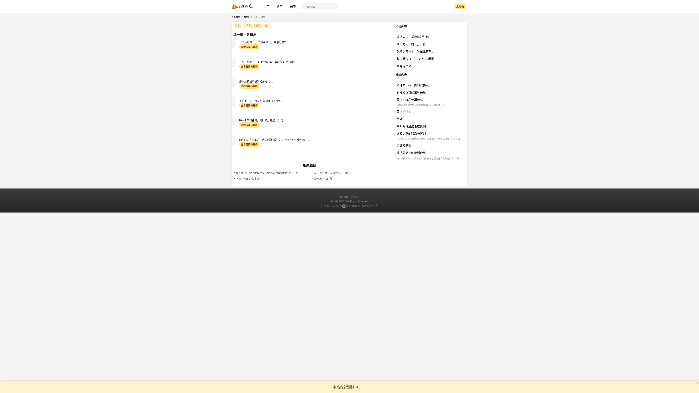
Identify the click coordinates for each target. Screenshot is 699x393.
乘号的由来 (404, 66)
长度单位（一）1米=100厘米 (415, 59)
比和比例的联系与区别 (411, 134)
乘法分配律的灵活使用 (411, 153)
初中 (280, 6)
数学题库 (248, 17)
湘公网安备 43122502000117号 (362, 205)
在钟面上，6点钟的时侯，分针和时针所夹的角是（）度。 (268, 172)
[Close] (697, 383)
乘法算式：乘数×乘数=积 (413, 37)
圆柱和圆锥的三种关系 (411, 92)
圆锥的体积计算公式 (410, 100)
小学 (266, 6)
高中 (293, 6)
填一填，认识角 (323, 178)
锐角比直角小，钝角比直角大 (416, 51)
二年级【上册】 (252, 25)
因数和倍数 (404, 146)
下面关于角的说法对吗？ (250, 178)
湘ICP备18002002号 (331, 205)
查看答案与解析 (249, 46)
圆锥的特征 (404, 112)
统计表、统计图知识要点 (413, 85)
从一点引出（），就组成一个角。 (332, 172)
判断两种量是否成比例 (411, 126)
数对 (399, 119)
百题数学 (236, 17)
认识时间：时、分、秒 (411, 44)
